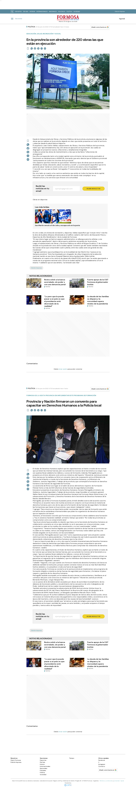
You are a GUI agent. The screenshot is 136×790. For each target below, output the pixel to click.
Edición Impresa (120, 11)
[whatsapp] (32, 48)
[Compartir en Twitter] (38, 48)
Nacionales (53, 11)
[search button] (12, 11)
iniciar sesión (63, 369)
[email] (42, 48)
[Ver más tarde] (27, 48)
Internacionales (42, 11)
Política (69, 11)
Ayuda (122, 781)
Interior (32, 11)
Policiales (61, 11)
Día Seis (25, 11)
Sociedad (77, 11)
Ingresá (122, 19)
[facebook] (35, 48)
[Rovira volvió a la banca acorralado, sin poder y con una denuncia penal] (33, 283)
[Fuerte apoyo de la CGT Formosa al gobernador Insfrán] (76, 283)
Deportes (18, 11)
